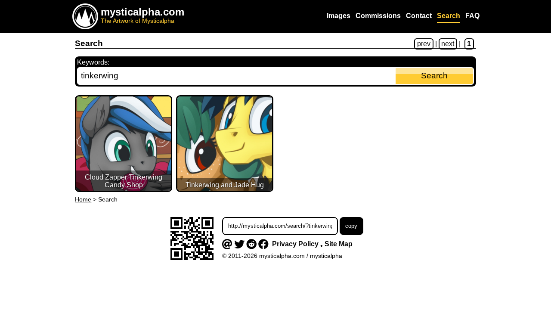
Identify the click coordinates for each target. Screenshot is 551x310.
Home (83, 199)
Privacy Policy (295, 244)
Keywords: (93, 62)
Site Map (339, 244)
